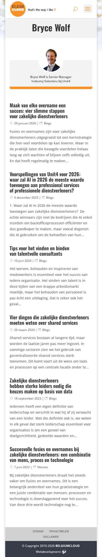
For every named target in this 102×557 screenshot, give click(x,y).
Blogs (47, 123)
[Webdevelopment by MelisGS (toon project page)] (64, 552)
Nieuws (42, 467)
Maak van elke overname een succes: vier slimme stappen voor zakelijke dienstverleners (39, 110)
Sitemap (38, 531)
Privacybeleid (59, 531)
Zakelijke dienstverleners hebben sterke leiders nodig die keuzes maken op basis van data (41, 386)
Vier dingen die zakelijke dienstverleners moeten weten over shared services (49, 319)
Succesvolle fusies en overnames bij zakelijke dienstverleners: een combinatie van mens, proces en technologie (50, 454)
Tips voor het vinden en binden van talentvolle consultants (39, 250)
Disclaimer (51, 536)
